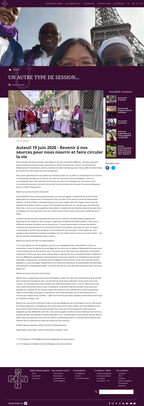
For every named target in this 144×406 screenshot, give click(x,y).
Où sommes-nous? (59, 378)
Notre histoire (57, 376)
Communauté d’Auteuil (104, 376)
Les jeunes (121, 378)
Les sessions (101, 378)
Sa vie (34, 373)
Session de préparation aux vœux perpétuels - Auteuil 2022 (125, 134)
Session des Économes (122, 99)
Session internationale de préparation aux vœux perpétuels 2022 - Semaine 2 (125, 150)
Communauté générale (104, 373)
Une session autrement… (123, 122)
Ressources (122, 385)
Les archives (36, 378)
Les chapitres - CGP (103, 381)
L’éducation (121, 373)
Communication (123, 383)
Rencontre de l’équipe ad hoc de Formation (125, 110)
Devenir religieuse (59, 381)
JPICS (120, 376)
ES (142, 4)
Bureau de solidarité (124, 381)
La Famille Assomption (82, 378)
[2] (17, 344)
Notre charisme (58, 373)
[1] (17, 339)
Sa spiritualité (36, 376)
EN (137, 4)
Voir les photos (22, 141)
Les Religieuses (80, 373)
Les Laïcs (78, 376)
